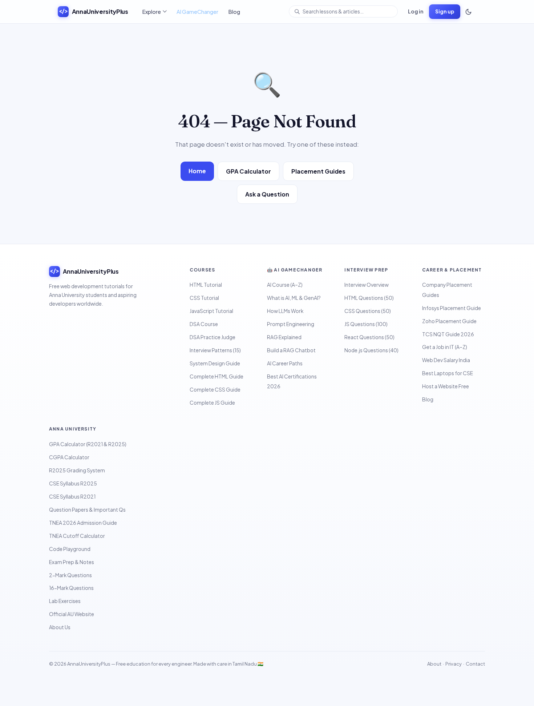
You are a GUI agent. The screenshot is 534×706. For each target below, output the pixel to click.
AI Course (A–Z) (285, 285)
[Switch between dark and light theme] (468, 12)
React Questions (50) (369, 337)
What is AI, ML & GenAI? (294, 298)
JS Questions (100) (366, 324)
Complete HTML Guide (216, 376)
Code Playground (69, 549)
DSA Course (204, 324)
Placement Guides (318, 171)
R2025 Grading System (77, 470)
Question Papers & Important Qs (87, 510)
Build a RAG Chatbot (291, 350)
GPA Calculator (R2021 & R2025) (87, 444)
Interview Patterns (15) (215, 350)
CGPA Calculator (69, 457)
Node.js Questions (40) (371, 350)
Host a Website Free (445, 386)
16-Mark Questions (71, 588)
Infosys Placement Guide (451, 308)
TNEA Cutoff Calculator (77, 536)
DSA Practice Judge (212, 337)
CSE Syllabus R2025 (73, 483)
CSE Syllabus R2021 (72, 496)
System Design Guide (215, 363)
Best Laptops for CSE (447, 373)
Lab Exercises (65, 601)
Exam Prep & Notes (71, 562)
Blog (234, 11)
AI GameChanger (197, 11)
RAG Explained (284, 337)
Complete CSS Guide (215, 389)
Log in (415, 11)
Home (197, 171)
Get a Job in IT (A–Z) (444, 347)
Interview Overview (366, 285)
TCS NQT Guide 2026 (448, 334)
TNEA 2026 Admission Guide (83, 523)
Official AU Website (71, 614)
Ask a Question (267, 194)
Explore (151, 11)
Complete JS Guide (212, 403)
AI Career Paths (285, 363)
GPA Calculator (248, 171)
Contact (475, 664)
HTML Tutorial (206, 285)
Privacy (453, 664)
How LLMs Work (285, 311)
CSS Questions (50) (367, 311)
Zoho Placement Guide (449, 321)
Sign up (444, 11)
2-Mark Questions (70, 575)
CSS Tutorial (204, 298)
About (434, 664)
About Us (59, 627)
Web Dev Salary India (446, 360)
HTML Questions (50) (369, 298)
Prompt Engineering (290, 324)
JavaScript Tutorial (211, 311)
